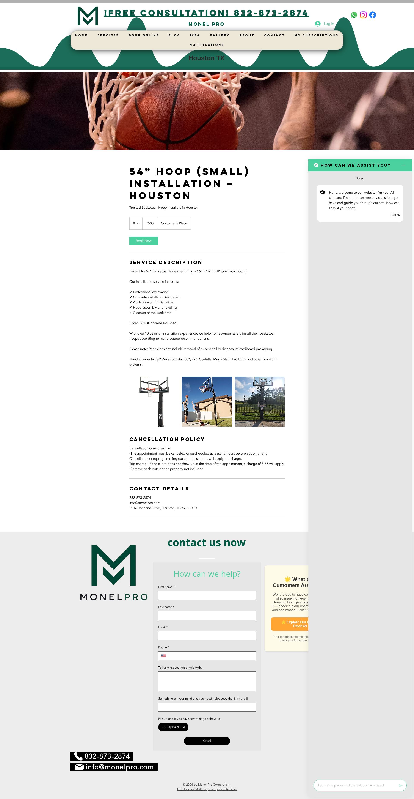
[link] (143, 241)
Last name (166, 607)
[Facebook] (372, 14)
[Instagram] (363, 14)
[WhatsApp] (354, 14)
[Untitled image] (154, 402)
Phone (163, 647)
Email (163, 627)
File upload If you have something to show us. (189, 719)
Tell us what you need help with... (181, 668)
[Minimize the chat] (403, 165)
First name (166, 587)
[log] (360, 474)
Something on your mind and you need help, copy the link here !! (203, 698)
